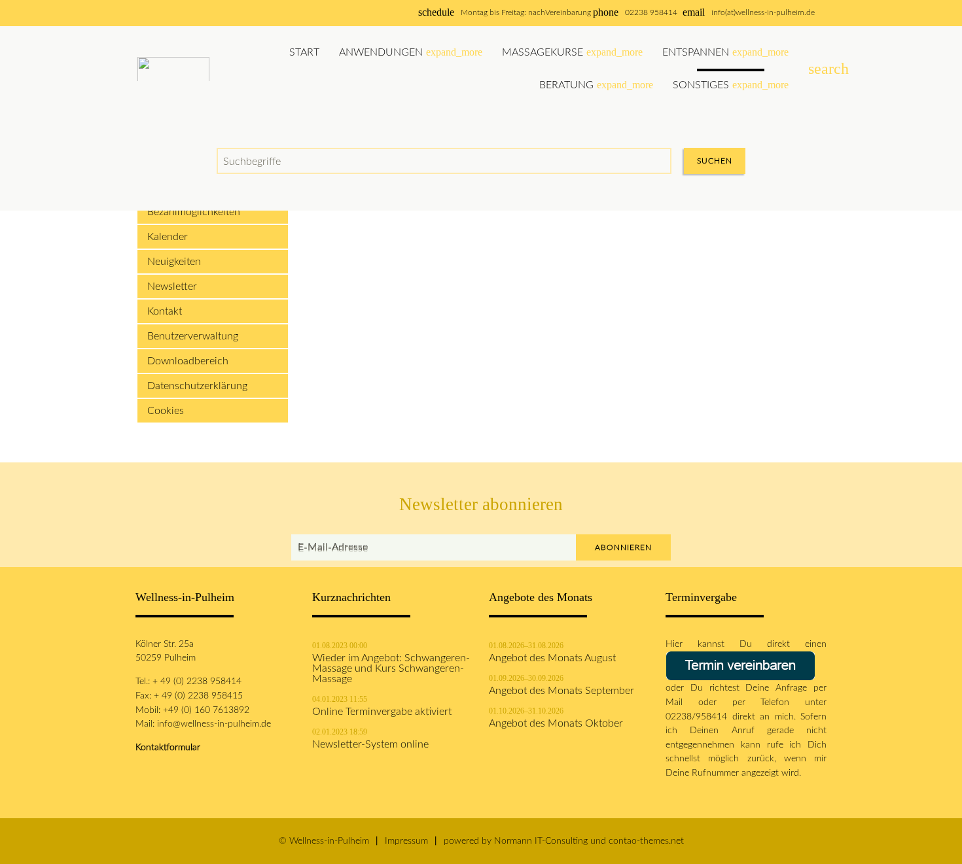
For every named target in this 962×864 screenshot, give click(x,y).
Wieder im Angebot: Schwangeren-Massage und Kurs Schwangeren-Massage (391, 668)
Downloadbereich (187, 361)
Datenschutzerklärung (197, 386)
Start (304, 52)
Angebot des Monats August (552, 658)
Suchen (714, 161)
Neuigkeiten (174, 261)
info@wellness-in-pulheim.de (214, 724)
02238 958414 (651, 12)
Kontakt (164, 311)
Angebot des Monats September (561, 690)
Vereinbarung (568, 12)
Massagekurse (572, 52)
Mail (682, 702)
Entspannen (725, 52)
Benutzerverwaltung (192, 336)
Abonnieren (623, 547)
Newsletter (172, 286)
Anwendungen (410, 52)
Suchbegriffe (252, 161)
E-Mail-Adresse (333, 548)
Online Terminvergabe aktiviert (382, 711)
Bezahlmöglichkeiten (193, 212)
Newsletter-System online (370, 744)
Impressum (406, 841)
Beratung (596, 84)
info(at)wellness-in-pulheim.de (763, 12)
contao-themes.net (646, 841)
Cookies (165, 411)
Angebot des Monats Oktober (556, 723)
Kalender (167, 237)
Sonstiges (731, 84)
